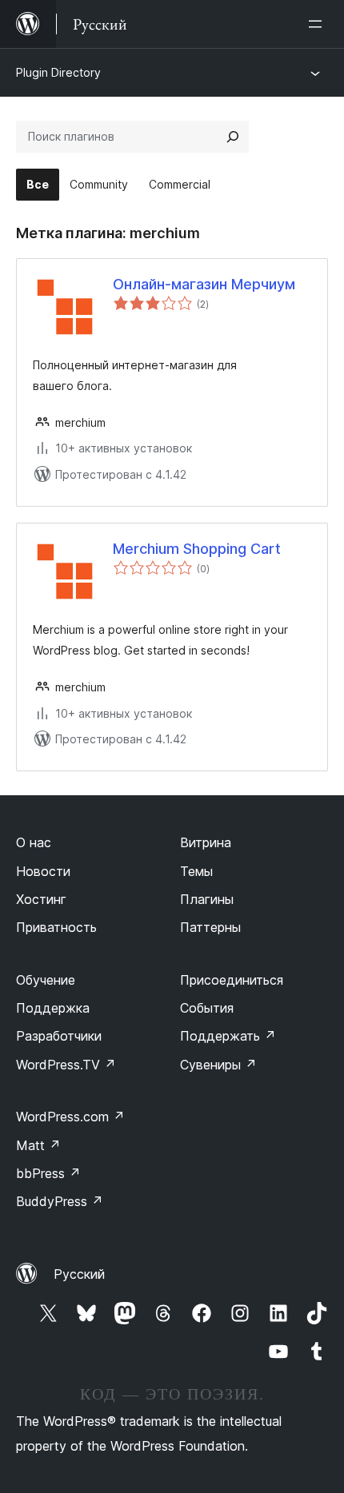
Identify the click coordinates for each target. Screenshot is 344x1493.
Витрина (205, 842)
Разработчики (59, 1036)
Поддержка (53, 1008)
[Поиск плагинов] (233, 137)
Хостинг (41, 899)
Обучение (45, 980)
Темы (196, 871)
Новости (43, 871)
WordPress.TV (66, 1065)
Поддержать (228, 1036)
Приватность (56, 927)
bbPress (48, 1173)
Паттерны (210, 927)
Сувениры (218, 1065)
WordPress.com (70, 1117)
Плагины (207, 899)
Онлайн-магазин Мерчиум (204, 284)
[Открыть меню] (318, 24)
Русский (79, 1274)
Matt (38, 1145)
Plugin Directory (58, 72)
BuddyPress (59, 1201)
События (207, 1008)
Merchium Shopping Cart (197, 548)
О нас (33, 842)
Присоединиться (231, 980)
